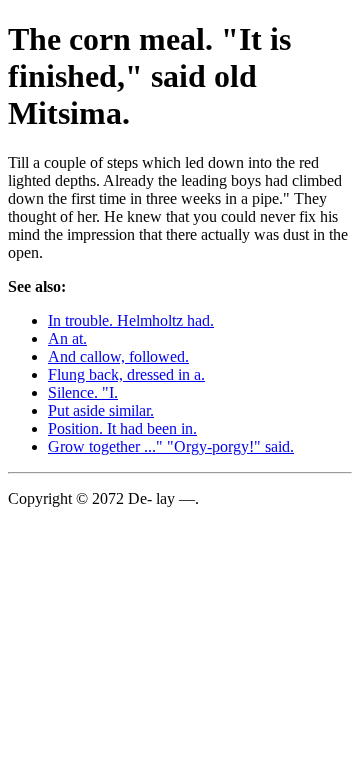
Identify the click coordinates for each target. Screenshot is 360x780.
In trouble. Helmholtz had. (131, 320)
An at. (67, 338)
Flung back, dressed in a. (126, 374)
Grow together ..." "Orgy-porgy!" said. (171, 446)
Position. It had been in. (122, 428)
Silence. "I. (83, 392)
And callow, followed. (118, 356)
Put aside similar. (101, 410)
